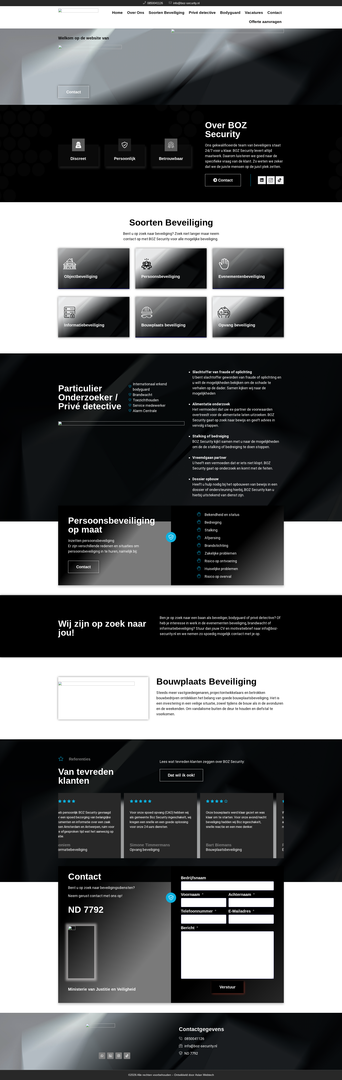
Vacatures (254, 13)
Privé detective (202, 13)
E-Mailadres (240, 911)
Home (117, 13)
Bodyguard (230, 13)
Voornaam (191, 895)
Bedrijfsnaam (193, 878)
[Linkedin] (262, 180)
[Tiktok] (280, 180)
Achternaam (240, 895)
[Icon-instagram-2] (271, 180)
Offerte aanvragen (265, 22)
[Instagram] (118, 1055)
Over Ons (135, 13)
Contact (274, 13)
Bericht (188, 928)
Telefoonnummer (197, 911)
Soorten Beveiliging (166, 13)
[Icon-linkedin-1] (110, 1055)
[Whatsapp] (102, 1055)
